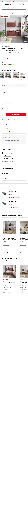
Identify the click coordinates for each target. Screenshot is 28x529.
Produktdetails (5, 173)
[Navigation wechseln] (2, 4)
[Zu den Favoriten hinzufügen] (3, 114)
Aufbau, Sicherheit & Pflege (9, 178)
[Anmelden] (20, 4)
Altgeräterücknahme (9, 109)
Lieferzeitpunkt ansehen (10, 131)
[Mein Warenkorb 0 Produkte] (25, 4)
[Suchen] (3, 7)
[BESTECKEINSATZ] (4, 193)
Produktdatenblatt (6, 245)
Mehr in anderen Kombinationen (11, 85)
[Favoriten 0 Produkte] (23, 4)
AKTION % (4, 58)
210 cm (4, 95)
